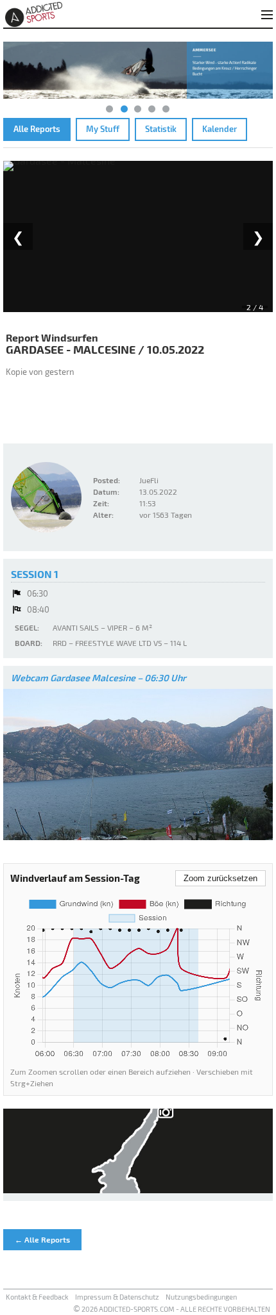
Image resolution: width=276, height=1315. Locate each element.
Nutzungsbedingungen (201, 1297)
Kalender (219, 129)
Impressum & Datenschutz (117, 1297)
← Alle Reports (42, 1239)
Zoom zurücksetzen (220, 878)
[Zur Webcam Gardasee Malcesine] (138, 764)
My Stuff (102, 129)
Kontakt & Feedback (37, 1297)
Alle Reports (36, 129)
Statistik (161, 129)
